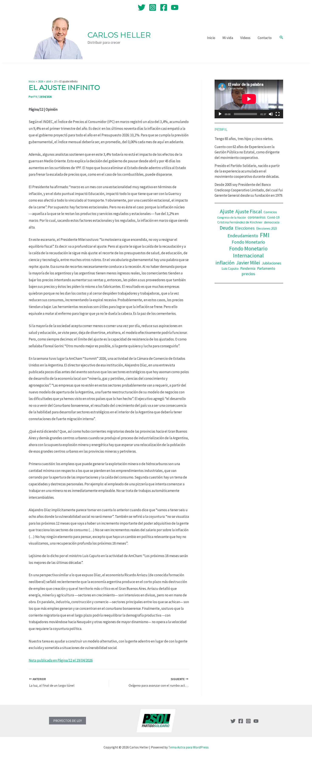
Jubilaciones (271, 263)
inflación (225, 262)
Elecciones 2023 (266, 228)
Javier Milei (248, 263)
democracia (271, 222)
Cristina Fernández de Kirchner (239, 222)
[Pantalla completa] (277, 114)
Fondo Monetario (248, 242)
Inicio (211, 37)
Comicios (270, 212)
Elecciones (244, 228)
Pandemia (247, 268)
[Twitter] (141, 7)
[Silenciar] (271, 114)
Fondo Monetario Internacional (248, 252)
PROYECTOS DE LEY (67, 720)
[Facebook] (163, 7)
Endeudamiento (243, 236)
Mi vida (227, 37)
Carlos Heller (119, 35)
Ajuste (227, 211)
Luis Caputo (230, 269)
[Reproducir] (220, 114)
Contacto (265, 37)
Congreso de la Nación (231, 217)
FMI (264, 235)
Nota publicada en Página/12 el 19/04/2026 (61, 660)
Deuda (226, 227)
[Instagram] (152, 7)
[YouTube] (174, 7)
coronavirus (257, 217)
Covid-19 (273, 217)
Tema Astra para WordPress (188, 747)
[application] (249, 99)
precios (248, 274)
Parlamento (266, 268)
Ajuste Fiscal (248, 211)
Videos (245, 37)
